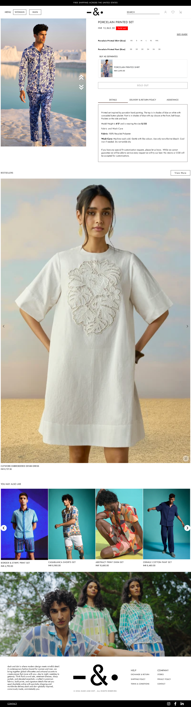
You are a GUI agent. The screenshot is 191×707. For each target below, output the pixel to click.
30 (137, 49)
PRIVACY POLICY (164, 679)
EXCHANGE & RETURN (140, 674)
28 (131, 49)
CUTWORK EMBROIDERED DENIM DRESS (20, 466)
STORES (160, 674)
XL (151, 41)
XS (131, 41)
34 (148, 49)
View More (180, 173)
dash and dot (88, 691)
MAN (35, 12)
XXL (157, 41)
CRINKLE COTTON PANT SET (157, 562)
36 (154, 49)
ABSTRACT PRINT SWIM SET (110, 562)
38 (159, 49)
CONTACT (161, 684)
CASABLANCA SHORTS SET (62, 562)
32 (142, 49)
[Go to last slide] (4, 528)
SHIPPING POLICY (138, 679)
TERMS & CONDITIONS (140, 684)
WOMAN (20, 12)
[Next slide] (187, 528)
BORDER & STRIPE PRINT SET (15, 562)
